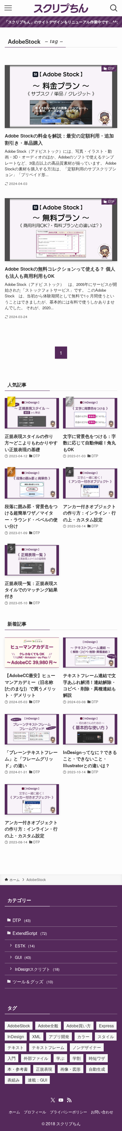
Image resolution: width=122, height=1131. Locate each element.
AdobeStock (18, 1025)
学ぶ (60, 1058)
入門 (11, 1058)
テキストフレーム (48, 1047)
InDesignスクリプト (37, 969)
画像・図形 (70, 1069)
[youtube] (61, 1100)
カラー (83, 1036)
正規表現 (44, 1069)
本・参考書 (17, 1069)
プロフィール (35, 1111)
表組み (13, 1080)
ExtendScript (30, 933)
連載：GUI (37, 1080)
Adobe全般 (48, 1025)
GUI (23, 957)
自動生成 (97, 1069)
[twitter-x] (53, 1100)
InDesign (15, 1036)
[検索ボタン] (114, 8)
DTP (22, 920)
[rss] (69, 1100)
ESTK (25, 945)
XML (36, 1036)
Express (106, 1025)
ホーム (14, 1111)
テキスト (15, 1047)
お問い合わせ (102, 1111)
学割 (77, 1058)
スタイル (106, 1036)
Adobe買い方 (78, 1025)
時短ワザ (97, 1058)
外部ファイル (36, 1058)
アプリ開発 (59, 1036)
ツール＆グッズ (33, 981)
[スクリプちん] (61, 8)
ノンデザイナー (87, 1047)
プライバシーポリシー (68, 1111)
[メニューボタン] (8, 8)
